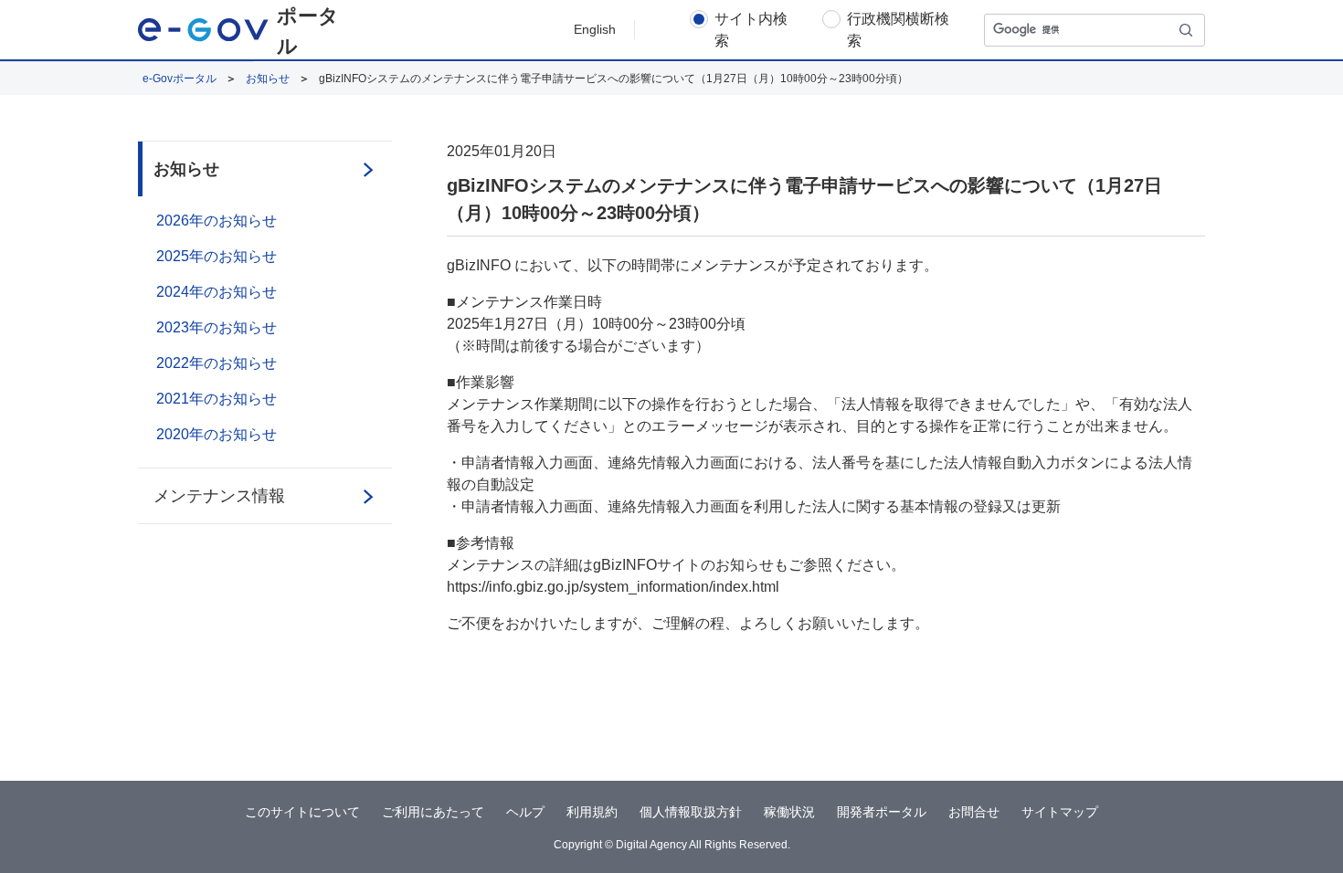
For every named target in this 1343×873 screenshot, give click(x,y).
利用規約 (592, 812)
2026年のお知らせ (216, 220)
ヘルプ (525, 812)
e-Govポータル (180, 78)
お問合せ (973, 812)
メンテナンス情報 (219, 496)
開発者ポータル (881, 812)
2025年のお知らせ (216, 256)
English (595, 29)
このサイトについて (302, 812)
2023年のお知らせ (216, 327)
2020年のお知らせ (216, 434)
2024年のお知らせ (216, 292)
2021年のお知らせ (216, 398)
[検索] (1187, 30)
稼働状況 (789, 812)
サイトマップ (1059, 812)
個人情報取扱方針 (691, 812)
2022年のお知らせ (216, 363)
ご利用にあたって (433, 812)
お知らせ (268, 78)
